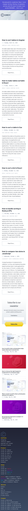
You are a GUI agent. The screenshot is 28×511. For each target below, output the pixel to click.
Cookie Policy (4, 493)
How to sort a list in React (12, 168)
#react (3, 88)
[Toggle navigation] (25, 15)
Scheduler (3, 462)
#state (17, 88)
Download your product (7, 443)
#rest (16, 216)
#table (9, 45)
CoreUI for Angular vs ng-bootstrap (10, 503)
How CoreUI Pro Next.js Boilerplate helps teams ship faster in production (13, 349)
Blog (2, 488)
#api (8, 216)
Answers (3, 486)
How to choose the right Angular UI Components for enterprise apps (11, 371)
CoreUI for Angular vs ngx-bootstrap (11, 505)
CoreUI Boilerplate (6, 457)
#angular (4, 45)
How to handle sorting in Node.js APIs (11, 209)
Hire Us (3, 490)
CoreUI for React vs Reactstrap (9, 509)
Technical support (6, 441)
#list (12, 173)
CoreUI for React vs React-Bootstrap (11, 507)
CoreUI (2, 467)
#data (17, 45)
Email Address (14, 315)
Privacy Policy (5, 495)
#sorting (13, 45)
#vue (3, 132)
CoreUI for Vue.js (6, 455)
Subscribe (14, 324)
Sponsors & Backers (6, 492)
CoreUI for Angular (6, 450)
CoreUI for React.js (6, 453)
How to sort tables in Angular (13, 40)
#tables (8, 88)
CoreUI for (6, 468)
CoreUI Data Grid (5, 458)
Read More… (11, 72)
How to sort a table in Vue (12, 127)
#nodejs (4, 216)
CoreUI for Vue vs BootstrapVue (9, 502)
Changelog (3, 440)
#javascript (5, 259)
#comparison (15, 259)
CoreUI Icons (4, 460)
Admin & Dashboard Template (10, 476)
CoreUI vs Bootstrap (6, 500)
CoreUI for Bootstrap (6, 451)
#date (10, 259)
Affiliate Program (6, 445)
